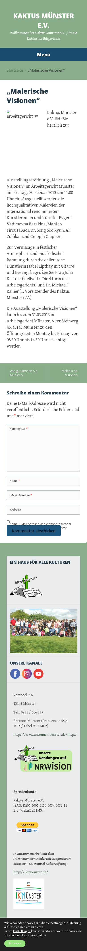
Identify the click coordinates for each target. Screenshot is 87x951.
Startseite (15, 70)
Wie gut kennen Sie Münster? (23, 373)
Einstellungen (22, 931)
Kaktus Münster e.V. (43, 20)
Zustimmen (15, 943)
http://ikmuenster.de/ (30, 872)
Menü (43, 54)
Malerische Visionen (69, 373)
